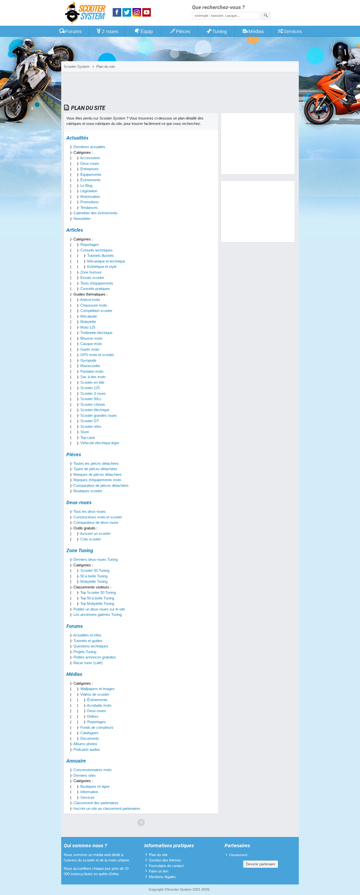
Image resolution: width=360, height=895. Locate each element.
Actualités (77, 138)
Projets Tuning (84, 652)
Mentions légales (162, 877)
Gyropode (88, 360)
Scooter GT (89, 421)
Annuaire (76, 761)
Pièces (183, 31)
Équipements (90, 174)
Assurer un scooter (95, 533)
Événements (90, 180)
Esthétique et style (102, 266)
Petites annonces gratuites (94, 657)
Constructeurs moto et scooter (97, 517)
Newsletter (82, 218)
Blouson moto (91, 338)
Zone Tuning (79, 550)
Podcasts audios (86, 749)
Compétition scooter (96, 311)
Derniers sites (84, 775)
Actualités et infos (87, 635)
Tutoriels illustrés (100, 255)
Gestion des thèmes (165, 860)
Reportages (89, 244)
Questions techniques (90, 646)
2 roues (110, 31)
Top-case (87, 437)
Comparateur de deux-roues (96, 522)
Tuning (219, 31)
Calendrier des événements (95, 213)
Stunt (84, 432)
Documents (89, 738)
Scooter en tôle (92, 382)
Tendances (89, 207)
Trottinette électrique (96, 333)
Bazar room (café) (88, 663)
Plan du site (158, 855)
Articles (74, 230)
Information (89, 792)
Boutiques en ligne (94, 786)
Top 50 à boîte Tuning (97, 598)
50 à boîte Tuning (94, 576)
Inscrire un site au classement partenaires (106, 808)
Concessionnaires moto (92, 770)
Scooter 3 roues (93, 393)
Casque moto (91, 344)
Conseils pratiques (95, 288)
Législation (88, 191)
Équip (147, 31)
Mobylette (88, 322)
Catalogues (89, 733)
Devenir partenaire (260, 864)
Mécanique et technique (106, 261)
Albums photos (85, 744)
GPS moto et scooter (97, 355)
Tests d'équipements (96, 283)
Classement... (239, 855)
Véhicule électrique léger (99, 443)
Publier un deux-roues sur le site (99, 609)
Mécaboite (88, 316)
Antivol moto (90, 300)
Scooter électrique (94, 410)
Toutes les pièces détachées (96, 463)
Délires (92, 716)
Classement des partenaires (96, 803)
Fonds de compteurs (96, 727)
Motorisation (90, 196)
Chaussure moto (93, 305)
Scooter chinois (92, 404)
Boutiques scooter (87, 491)
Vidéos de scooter (94, 694)
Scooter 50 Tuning (94, 570)
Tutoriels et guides (87, 641)
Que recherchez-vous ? (218, 7)
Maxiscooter (90, 366)
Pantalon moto (91, 371)
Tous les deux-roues (89, 511)
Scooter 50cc (91, 399)
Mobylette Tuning (94, 581)
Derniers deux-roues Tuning (95, 559)
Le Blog (86, 185)
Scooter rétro (90, 426)
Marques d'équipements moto (97, 480)
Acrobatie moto (99, 705)
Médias (256, 31)
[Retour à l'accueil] (86, 13)
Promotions (89, 202)
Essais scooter (92, 277)
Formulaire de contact (166, 866)
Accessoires (90, 158)
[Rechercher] (265, 15)
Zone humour (91, 272)
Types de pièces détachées (95, 469)
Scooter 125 (90, 388)
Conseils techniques (96, 250)
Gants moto (89, 349)
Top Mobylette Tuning (97, 603)
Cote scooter (90, 539)
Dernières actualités (89, 147)
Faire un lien (158, 871)
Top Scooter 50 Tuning (98, 592)
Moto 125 (87, 327)
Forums (73, 31)
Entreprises (89, 169)
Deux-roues (89, 163)
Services (292, 31)
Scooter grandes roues (98, 415)
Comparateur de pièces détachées (101, 485)
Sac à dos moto (93, 377)
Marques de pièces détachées (97, 474)
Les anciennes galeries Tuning (97, 614)
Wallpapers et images (97, 689)
